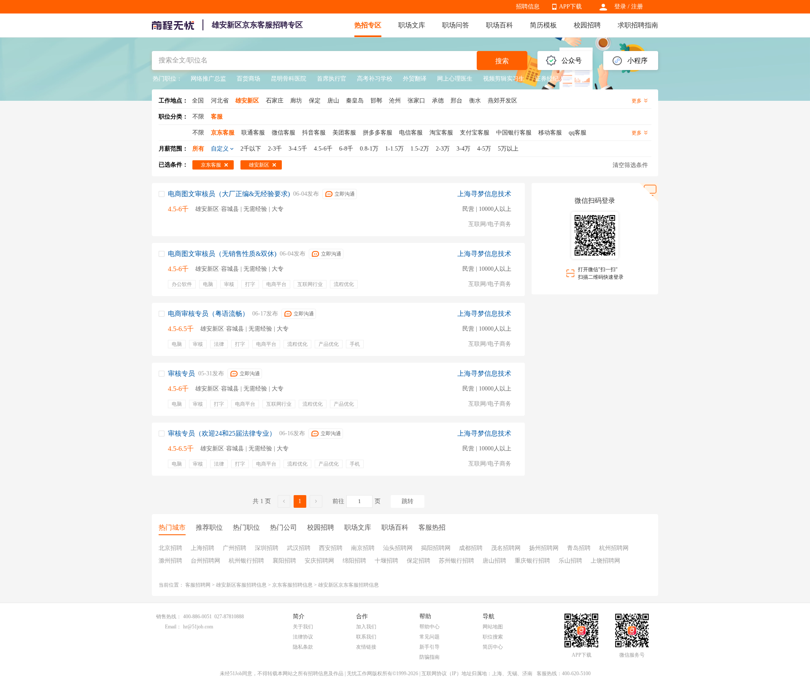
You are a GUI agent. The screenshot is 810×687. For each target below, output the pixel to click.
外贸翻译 (415, 78)
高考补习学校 (374, 78)
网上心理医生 (454, 78)
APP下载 (570, 6)
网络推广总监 (208, 78)
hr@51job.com (198, 627)
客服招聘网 (198, 585)
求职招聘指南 (638, 25)
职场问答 (455, 25)
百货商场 (248, 78)
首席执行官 (331, 78)
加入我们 (366, 627)
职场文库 (411, 25)
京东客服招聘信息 (292, 585)
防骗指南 (429, 657)
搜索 (502, 61)
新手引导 (429, 647)
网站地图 (493, 627)
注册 (637, 6)
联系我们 (366, 637)
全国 (198, 100)
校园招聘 (587, 25)
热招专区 (367, 25)
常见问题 (429, 637)
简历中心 (493, 647)
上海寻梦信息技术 (484, 193)
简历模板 (543, 25)
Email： (173, 627)
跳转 (407, 501)
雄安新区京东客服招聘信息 (348, 585)
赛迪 (581, 78)
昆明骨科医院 (288, 78)
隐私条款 (303, 647)
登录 (620, 6)
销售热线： (168, 617)
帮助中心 (429, 627)
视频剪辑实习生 (503, 78)
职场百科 (499, 25)
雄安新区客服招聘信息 (241, 585)
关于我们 (303, 627)
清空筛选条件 (630, 165)
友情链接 (366, 647)
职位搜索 (493, 637)
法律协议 (303, 637)
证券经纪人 (549, 78)
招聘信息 (528, 6)
